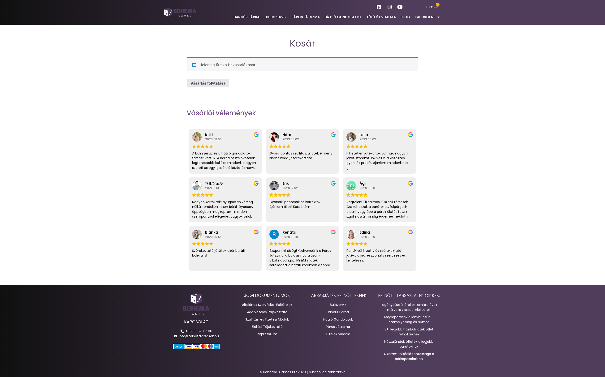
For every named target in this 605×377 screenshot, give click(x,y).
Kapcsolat (425, 17)
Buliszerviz (276, 17)
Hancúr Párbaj (247, 17)
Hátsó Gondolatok (343, 17)
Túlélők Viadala (381, 17)
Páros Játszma (305, 17)
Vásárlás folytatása (207, 83)
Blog (405, 17)
